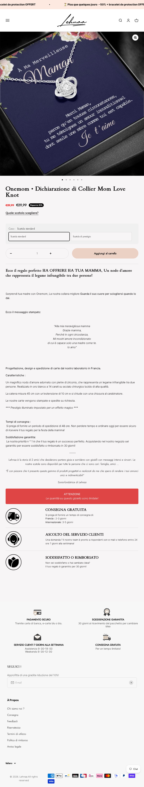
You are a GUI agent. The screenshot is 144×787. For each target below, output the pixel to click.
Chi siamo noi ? (15, 709)
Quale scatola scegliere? (22, 213)
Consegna (12, 715)
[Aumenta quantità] (56, 253)
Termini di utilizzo (16, 734)
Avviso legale (14, 747)
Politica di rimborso (17, 740)
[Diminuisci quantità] (17, 253)
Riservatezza (13, 728)
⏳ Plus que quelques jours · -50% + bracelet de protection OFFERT (93, 4)
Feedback (12, 721)
